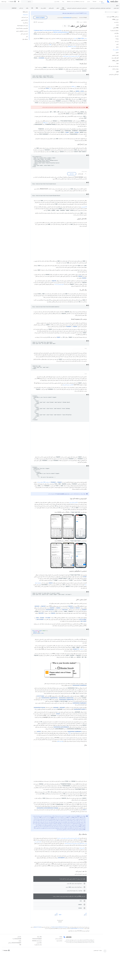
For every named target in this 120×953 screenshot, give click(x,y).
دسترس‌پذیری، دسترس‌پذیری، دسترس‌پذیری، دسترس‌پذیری (77, 8)
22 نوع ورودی (84, 206)
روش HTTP (74, 86)
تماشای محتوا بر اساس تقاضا (67, 13)
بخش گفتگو (45, 122)
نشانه (75, 38)
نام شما (86, 348)
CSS (32, 8)
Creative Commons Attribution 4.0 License (59, 927)
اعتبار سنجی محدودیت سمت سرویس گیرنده (71, 56)
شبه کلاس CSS (78, 649)
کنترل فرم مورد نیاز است (59, 284)
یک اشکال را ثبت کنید (58, 938)
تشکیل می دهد (43, 8)
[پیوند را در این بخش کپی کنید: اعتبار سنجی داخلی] (75, 599)
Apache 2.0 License (37, 927)
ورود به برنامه (4, 1)
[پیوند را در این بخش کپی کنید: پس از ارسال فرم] (76, 144)
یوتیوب (20, 940)
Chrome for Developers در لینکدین (14, 942)
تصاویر (58, 8)
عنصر (48, 88)
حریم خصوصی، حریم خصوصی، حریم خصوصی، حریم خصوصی (100, 8)
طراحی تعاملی (51, 8)
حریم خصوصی (96, 950)
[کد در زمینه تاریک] (87, 74)
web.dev (85, 22)
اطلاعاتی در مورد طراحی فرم (68, 384)
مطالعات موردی (56, 1)
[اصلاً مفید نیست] (34, 22)
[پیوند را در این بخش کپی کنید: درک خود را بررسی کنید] (74, 871)
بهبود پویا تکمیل (60, 741)
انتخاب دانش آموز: (84, 171)
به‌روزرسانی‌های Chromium (37, 940)
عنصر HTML (82, 38)
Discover (94, 1)
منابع (102, 1)
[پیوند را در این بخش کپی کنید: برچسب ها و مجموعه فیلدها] (70, 319)
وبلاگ (63, 1)
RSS (20, 944)
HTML (63, 8)
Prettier (52, 817)
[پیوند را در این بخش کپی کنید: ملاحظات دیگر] (77, 834)
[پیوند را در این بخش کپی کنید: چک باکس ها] (78, 290)
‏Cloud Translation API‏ (67, 17)
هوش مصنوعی (116, 8)
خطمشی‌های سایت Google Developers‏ (76, 928)
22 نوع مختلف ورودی (73, 502)
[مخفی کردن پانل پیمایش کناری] (105, 951)
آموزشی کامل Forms (72, 46)
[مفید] (36, 22)
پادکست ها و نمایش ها (38, 944)
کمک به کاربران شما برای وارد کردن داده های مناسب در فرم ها (68, 838)
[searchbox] (111, 12)
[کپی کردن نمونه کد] (88, 74)
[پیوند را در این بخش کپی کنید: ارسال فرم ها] (78, 63)
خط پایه (88, 1)
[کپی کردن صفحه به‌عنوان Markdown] (65, 26)
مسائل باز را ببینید (59, 940)
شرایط (101, 950)
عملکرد (27, 8)
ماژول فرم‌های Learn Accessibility (63, 493)
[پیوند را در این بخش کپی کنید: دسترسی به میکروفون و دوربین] (68, 571)
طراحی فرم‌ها (81, 848)
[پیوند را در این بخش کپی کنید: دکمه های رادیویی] (76, 218)
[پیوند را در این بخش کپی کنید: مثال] (83, 745)
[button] (60, 883)
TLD (69, 733)
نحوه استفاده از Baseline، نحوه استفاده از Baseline (75, 1)
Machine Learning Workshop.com (61, 32)
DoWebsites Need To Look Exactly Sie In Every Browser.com (47, 30)
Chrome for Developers (37, 938)
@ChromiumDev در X (17, 938)
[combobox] (27, 1)
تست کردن (21, 8)
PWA (37, 8)
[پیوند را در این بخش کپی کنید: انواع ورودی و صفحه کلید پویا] (69, 498)
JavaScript (14, 8)
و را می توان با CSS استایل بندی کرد (49, 482)
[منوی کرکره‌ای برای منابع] (99, 1)
